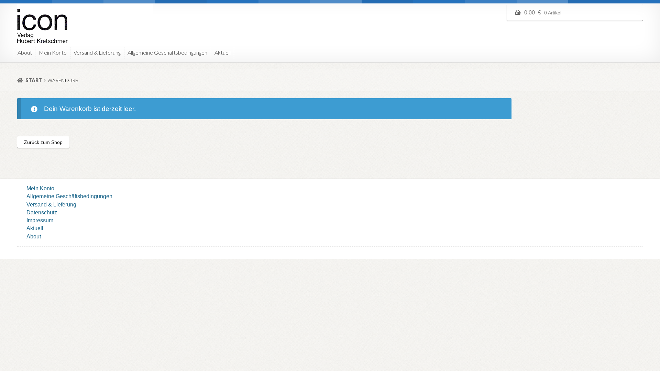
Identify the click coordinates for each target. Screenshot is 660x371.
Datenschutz (41, 212)
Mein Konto (53, 52)
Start (33, 80)
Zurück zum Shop (43, 142)
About (25, 52)
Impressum (39, 220)
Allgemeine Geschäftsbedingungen (167, 52)
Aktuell (222, 52)
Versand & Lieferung (97, 52)
